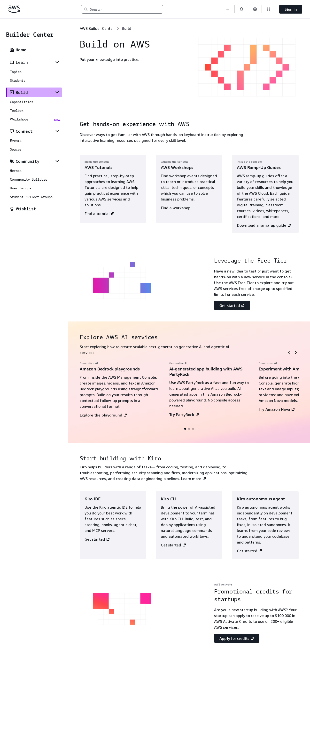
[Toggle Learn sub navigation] (57, 62)
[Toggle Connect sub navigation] (57, 131)
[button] (228, 9)
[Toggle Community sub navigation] (57, 161)
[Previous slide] (289, 352)
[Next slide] (296, 352)
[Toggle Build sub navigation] (57, 92)
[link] (126, 28)
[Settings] (255, 9)
